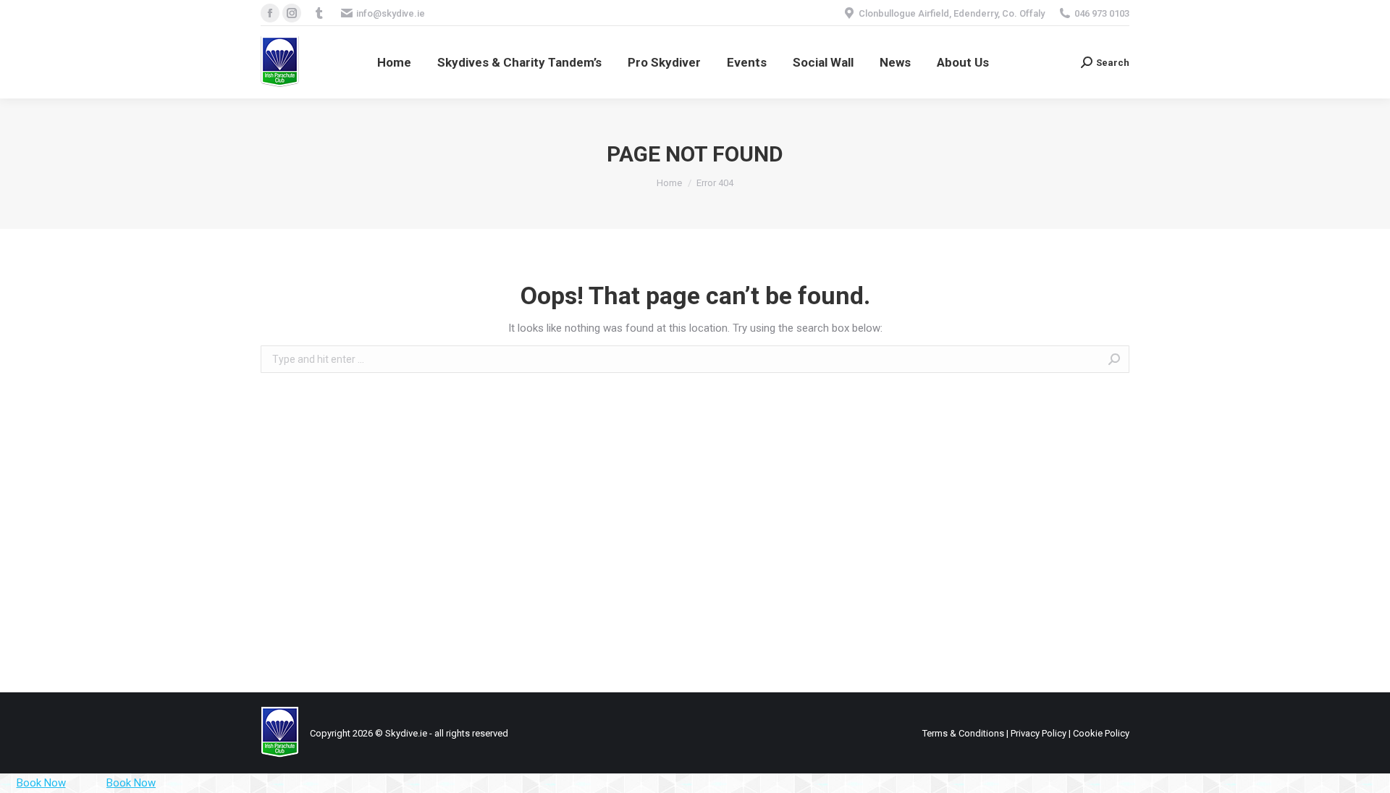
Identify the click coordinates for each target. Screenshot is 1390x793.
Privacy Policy (1038, 733)
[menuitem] (394, 62)
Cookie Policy (1101, 733)
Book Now (41, 782)
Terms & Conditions (963, 733)
